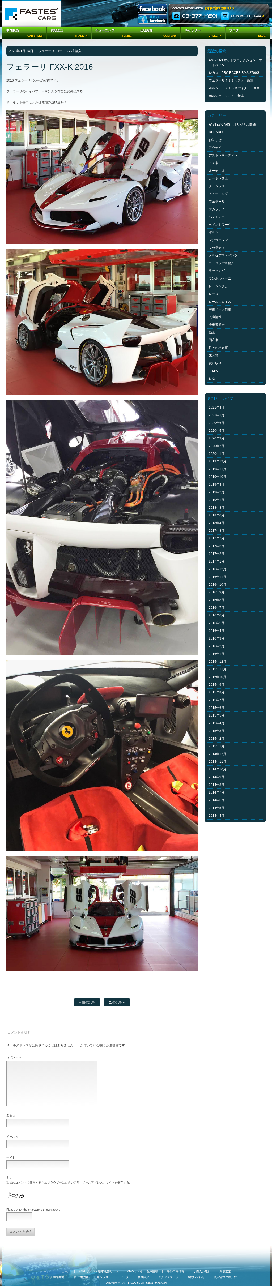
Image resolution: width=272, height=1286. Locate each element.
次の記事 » (117, 1002)
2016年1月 (216, 654)
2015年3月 (216, 731)
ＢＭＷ (213, 371)
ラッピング (217, 271)
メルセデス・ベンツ (223, 255)
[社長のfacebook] (152, 19)
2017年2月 (216, 554)
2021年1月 (216, 415)
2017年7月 (216, 538)
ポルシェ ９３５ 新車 (226, 96)
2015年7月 (216, 700)
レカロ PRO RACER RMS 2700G (234, 73)
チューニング (218, 194)
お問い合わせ (196, 1277)
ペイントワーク (220, 224)
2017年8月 (216, 531)
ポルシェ (215, 232)
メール (12, 1136)
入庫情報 (215, 317)
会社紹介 (143, 1277)
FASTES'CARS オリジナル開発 (232, 124)
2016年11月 (217, 577)
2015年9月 (216, 685)
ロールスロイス (220, 301)
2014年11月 (217, 762)
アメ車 (213, 163)
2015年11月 (217, 669)
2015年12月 (217, 661)
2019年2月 (216, 492)
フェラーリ (46, 51)
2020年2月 (216, 446)
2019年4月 (216, 484)
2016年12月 (217, 569)
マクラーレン (218, 240)
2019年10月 (217, 477)
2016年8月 (216, 600)
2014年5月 (216, 808)
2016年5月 (216, 623)
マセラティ (217, 248)
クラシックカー (220, 186)
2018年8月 (216, 507)
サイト (10, 1157)
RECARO (216, 132)
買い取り (215, 363)
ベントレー (217, 217)
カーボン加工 (218, 178)
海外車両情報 (175, 1271)
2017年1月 (216, 561)
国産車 (213, 340)
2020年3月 (216, 438)
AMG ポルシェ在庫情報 (142, 1271)
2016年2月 (216, 646)
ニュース (64, 1271)
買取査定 (225, 1271)
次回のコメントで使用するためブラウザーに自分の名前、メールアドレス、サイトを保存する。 (69, 1182)
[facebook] (152, 9)
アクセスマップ (168, 1277)
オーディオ (217, 171)
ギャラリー (104, 1277)
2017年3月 (216, 546)
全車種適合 (217, 325)
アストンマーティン (223, 155)
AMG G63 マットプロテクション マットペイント (235, 62)
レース (213, 294)
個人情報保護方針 (225, 1277)
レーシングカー (220, 286)
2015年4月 (216, 723)
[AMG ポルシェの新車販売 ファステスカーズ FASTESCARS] (31, 13)
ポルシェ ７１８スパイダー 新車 (234, 88)
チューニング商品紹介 (50, 1277)
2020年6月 (216, 423)
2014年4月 (216, 815)
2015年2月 (216, 738)
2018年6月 (216, 515)
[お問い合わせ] (219, 13)
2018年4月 (216, 523)
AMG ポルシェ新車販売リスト (98, 1271)
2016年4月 (216, 631)
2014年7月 (216, 792)
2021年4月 (216, 407)
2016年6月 (216, 615)
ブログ (124, 1277)
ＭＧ (212, 378)
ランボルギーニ (220, 278)
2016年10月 (217, 584)
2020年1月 (216, 454)
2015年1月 (216, 746)
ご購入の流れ (202, 1271)
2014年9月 (216, 777)
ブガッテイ (217, 209)
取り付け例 (80, 1277)
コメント (13, 1057)
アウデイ (215, 147)
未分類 (213, 355)
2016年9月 (216, 592)
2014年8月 (216, 785)
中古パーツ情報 (220, 309)
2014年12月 (217, 754)
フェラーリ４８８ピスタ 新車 (231, 80)
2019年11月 (217, 469)
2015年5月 (216, 715)
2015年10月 (217, 677)
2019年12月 (217, 461)
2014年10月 (217, 769)
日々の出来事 (218, 348)
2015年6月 (216, 708)
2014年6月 (216, 800)
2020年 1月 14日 (21, 51)
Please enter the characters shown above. (33, 1209)
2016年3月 (216, 638)
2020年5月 (216, 430)
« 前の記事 (87, 1002)
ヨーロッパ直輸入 (69, 51)
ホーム (45, 1271)
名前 (10, 1115)
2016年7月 (216, 608)
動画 (212, 332)
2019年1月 (216, 500)
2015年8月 (216, 692)
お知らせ (215, 140)
